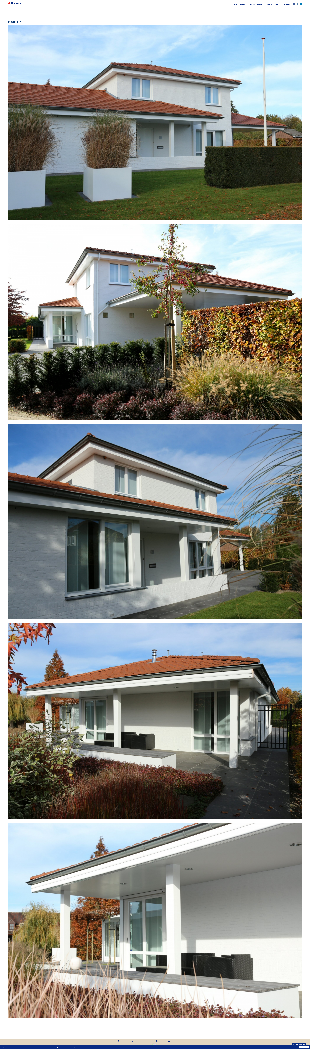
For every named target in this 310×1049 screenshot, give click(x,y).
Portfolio (278, 4)
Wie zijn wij (251, 4)
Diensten (260, 4)
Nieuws (242, 4)
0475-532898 (161, 1041)
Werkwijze (268, 4)
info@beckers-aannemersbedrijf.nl (179, 1041)
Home (235, 4)
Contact (287, 4)
